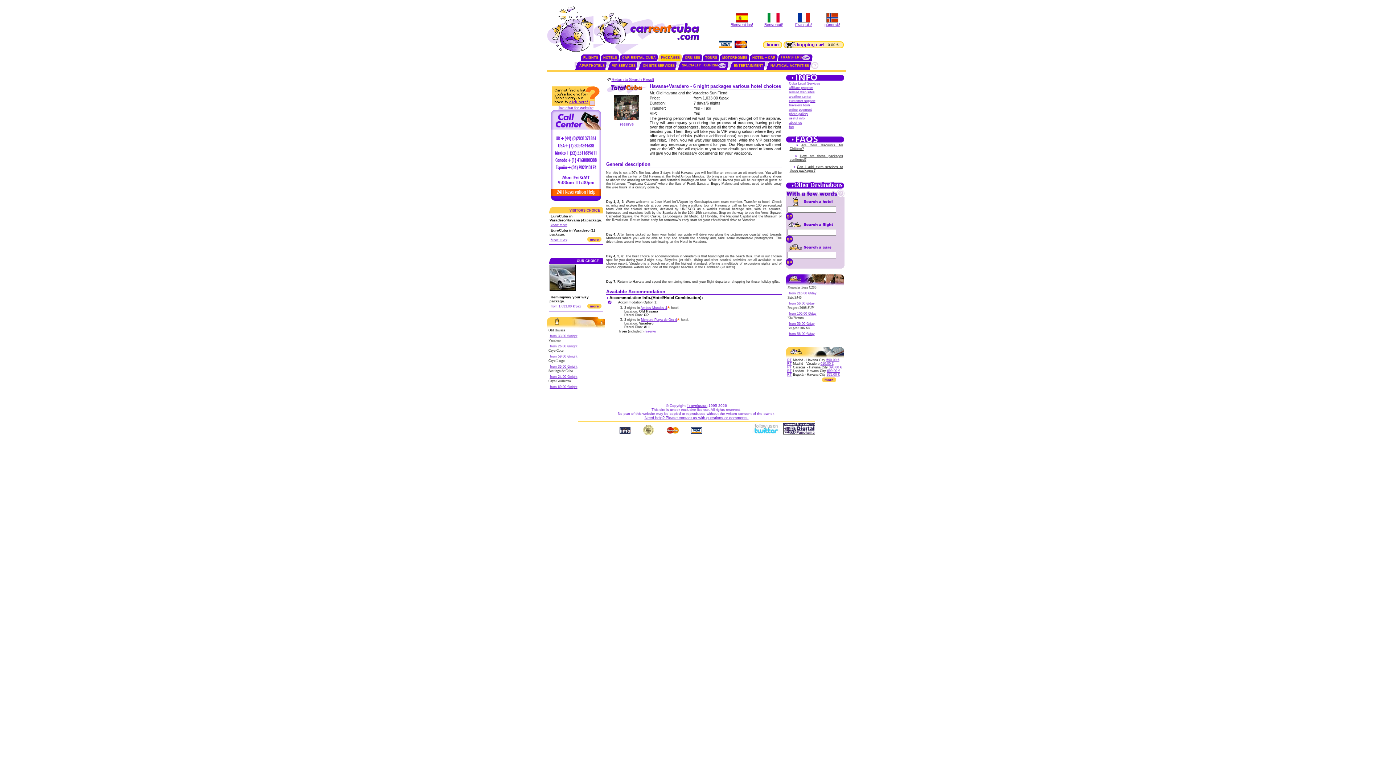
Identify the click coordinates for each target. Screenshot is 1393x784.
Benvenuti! (773, 25)
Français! (803, 25)
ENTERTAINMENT (748, 66)
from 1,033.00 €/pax (566, 306)
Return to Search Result (633, 79)
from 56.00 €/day (802, 303)
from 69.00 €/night (564, 387)
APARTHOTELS (592, 66)
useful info (797, 118)
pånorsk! (832, 25)
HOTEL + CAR (764, 58)
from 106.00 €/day (803, 313)
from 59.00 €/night (564, 356)
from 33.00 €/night (564, 336)
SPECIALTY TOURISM (700, 65)
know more (559, 225)
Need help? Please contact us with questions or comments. (697, 418)
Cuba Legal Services (804, 83)
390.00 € (835, 367)
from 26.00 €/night (564, 346)
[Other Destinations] (815, 188)
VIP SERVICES (624, 66)
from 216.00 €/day (803, 293)
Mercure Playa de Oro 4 (659, 320)
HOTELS (610, 58)
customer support (802, 101)
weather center (800, 96)
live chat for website (576, 108)
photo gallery (798, 114)
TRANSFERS (791, 57)
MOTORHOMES (734, 58)
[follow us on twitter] (766, 433)
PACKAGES (670, 58)
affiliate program (801, 88)
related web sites (802, 92)
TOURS (711, 58)
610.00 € (827, 364)
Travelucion (697, 405)
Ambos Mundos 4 (654, 308)
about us (795, 122)
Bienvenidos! (742, 25)
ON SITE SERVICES (659, 66)
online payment (800, 109)
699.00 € (833, 371)
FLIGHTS (590, 58)
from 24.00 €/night (564, 377)
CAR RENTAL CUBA (639, 58)
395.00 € (833, 374)
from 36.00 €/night (564, 366)
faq (791, 127)
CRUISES (692, 58)
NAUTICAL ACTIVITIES (790, 66)
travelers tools (799, 105)
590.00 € (832, 360)
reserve (627, 124)
